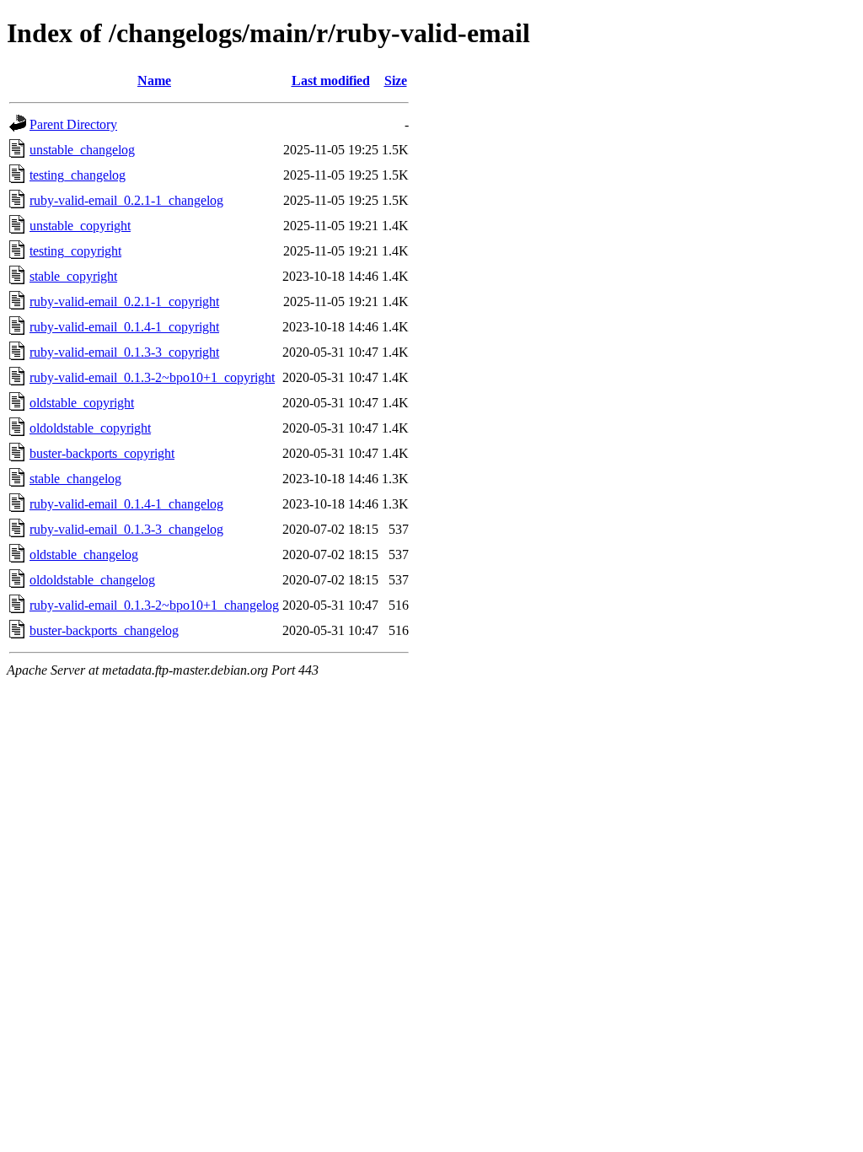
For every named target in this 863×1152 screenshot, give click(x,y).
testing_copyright (75, 251)
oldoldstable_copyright (90, 428)
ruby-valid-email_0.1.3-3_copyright (124, 352)
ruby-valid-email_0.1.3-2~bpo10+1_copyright (152, 377)
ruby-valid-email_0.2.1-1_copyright (124, 301)
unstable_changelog (82, 150)
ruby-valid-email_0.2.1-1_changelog (126, 200)
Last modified (331, 80)
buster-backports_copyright (101, 453)
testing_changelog (77, 175)
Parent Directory (73, 124)
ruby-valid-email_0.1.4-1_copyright (124, 327)
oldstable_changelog (83, 554)
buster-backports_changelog (104, 630)
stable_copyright (73, 276)
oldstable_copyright (81, 403)
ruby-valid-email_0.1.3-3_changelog (126, 529)
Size (395, 80)
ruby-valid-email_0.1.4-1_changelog (126, 504)
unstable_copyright (80, 225)
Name (154, 80)
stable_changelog (75, 478)
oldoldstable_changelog (92, 580)
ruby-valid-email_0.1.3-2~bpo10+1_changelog (154, 605)
